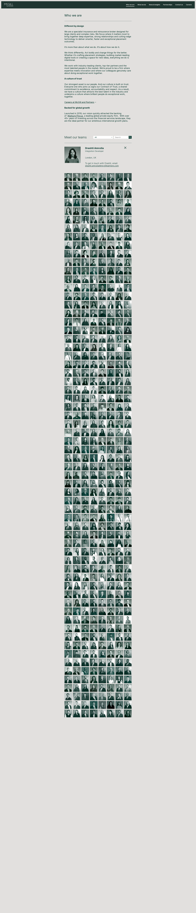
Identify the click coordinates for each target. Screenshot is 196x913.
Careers (189, 5)
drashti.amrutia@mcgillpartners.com (102, 165)
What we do (142, 5)
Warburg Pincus (75, 116)
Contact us (179, 5)
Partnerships (167, 5)
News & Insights (154, 5)
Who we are (130, 5)
